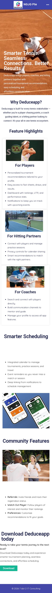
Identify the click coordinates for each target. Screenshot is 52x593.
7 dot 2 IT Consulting (29, 588)
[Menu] (48, 5)
